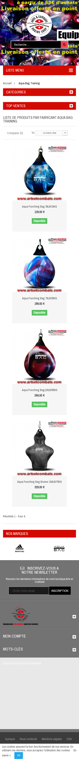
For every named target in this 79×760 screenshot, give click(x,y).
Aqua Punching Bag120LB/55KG (39, 390)
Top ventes (15, 105)
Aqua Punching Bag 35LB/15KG (39, 206)
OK (18, 755)
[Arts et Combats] (39, 24)
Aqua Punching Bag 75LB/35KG (39, 298)
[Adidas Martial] (19, 548)
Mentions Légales (52, 739)
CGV (69, 739)
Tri (32, 133)
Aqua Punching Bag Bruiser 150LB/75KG (39, 482)
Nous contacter (28, 739)
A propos (10, 739)
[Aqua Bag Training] (59, 548)
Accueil (7, 83)
